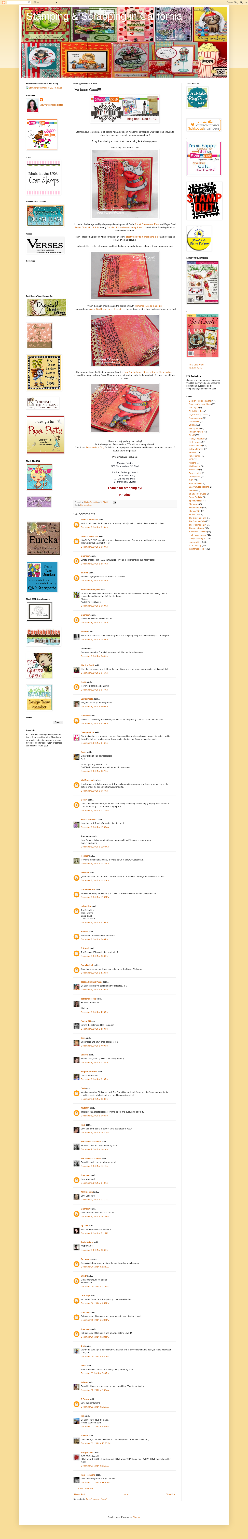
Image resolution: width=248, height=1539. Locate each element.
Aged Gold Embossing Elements (106, 309)
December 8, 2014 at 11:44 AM (95, 864)
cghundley (86, 906)
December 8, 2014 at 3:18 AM (94, 527)
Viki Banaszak (88, 780)
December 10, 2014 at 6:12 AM (95, 1286)
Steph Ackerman (89, 1071)
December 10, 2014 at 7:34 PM (95, 1337)
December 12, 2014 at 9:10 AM (95, 1407)
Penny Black (194, 476)
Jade (83, 1088)
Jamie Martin (87, 699)
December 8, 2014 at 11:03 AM (95, 847)
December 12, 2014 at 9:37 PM (95, 1426)
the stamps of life (196, 549)
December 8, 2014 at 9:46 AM (94, 743)
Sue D (84, 1276)
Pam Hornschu (88, 1475)
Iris (82, 1416)
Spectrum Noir (195, 501)
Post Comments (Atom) (96, 1499)
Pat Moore (86, 1259)
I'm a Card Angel (196, 365)
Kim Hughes (194, 456)
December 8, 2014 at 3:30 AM (94, 547)
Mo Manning (194, 466)
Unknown (85, 556)
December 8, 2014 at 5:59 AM (94, 606)
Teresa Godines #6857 (91, 982)
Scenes (192, 490)
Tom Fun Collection (198, 532)
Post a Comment (85, 1488)
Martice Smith (87, 665)
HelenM (84, 931)
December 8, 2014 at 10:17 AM (95, 810)
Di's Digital (194, 408)
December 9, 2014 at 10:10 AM (95, 1200)
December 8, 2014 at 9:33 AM (94, 723)
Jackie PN (86, 1021)
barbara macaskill (89, 520)
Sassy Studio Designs (199, 487)
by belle (84, 1225)
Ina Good (85, 872)
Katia (83, 682)
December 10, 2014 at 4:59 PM (95, 1303)
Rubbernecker (195, 483)
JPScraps (85, 1295)
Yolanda (85, 1382)
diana (83, 1365)
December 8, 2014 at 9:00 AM (94, 706)
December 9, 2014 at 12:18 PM (95, 1216)
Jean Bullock (87, 965)
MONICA (85, 1108)
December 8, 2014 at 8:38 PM (94, 1099)
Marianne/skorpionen (91, 1141)
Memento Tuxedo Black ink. (148, 306)
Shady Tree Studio (197, 494)
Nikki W (84, 1435)
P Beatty (85, 1399)
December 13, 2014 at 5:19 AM (95, 1466)
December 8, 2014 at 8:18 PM (94, 1079)
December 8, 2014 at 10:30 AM (95, 827)
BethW (84, 800)
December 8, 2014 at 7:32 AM (94, 622)
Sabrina (84, 573)
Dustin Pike (194, 421)
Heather (85, 856)
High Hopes (194, 442)
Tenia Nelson (87, 1242)
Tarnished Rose (88, 999)
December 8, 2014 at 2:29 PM (94, 922)
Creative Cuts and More (200, 404)
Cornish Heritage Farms (200, 401)
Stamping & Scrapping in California (104, 16)
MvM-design (87, 1192)
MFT (191, 459)
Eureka (192, 425)
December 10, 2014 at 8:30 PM (95, 1356)
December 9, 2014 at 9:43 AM (94, 1183)
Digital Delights (196, 411)
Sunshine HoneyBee (91, 589)
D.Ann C (85, 948)
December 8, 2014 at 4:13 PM (94, 973)
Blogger (136, 1517)
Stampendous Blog (95, 447)
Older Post (170, 1494)
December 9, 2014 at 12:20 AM (95, 1132)
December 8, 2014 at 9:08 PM (94, 1116)
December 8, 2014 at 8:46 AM (94, 673)
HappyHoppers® (196, 439)
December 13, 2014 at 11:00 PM (95, 1482)
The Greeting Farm (197, 518)
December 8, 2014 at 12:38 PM (95, 897)
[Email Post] (114, 502)
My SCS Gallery (196, 368)
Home (125, 1494)
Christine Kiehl (88, 889)
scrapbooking (195, 545)
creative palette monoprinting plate (143, 237)
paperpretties (195, 542)
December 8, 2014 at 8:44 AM (94, 656)
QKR (191, 480)
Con (83, 1346)
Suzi (83, 1038)
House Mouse (195, 446)
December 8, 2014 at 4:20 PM (94, 990)
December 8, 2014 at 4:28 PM (94, 1012)
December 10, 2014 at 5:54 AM (95, 1267)
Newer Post (79, 1494)
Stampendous (86, 505)
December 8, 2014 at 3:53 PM (94, 956)
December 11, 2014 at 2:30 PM (95, 1373)
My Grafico (194, 470)
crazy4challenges (197, 538)
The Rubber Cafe (197, 521)
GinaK (192, 435)
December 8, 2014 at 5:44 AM (94, 580)
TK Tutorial (194, 514)
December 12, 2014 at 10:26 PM (96, 1443)
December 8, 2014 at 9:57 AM (94, 771)
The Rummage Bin (197, 525)
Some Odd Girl (195, 497)
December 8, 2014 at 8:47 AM (94, 690)
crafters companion (197, 535)
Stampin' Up (194, 511)
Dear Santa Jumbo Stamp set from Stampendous (148, 372)
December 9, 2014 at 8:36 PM (94, 1250)
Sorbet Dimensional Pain (146, 224)
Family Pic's (194, 428)
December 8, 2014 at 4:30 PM (94, 1029)
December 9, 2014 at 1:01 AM (94, 1149)
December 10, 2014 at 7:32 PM (95, 1320)
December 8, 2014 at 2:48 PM (94, 939)
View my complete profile (51, 105)
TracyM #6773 (87, 1452)
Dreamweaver (195, 418)
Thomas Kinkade (196, 528)
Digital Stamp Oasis (198, 414)
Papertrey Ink (195, 473)
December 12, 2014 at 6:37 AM (95, 1390)
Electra (84, 632)
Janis (83, 752)
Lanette (84, 1055)
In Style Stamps (196, 449)
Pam (83, 1125)
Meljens (192, 463)
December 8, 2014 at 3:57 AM (94, 564)
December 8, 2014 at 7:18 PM (94, 1062)
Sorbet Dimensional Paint (87, 227)
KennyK (192, 452)
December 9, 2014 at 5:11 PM (94, 1233)
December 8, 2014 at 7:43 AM (94, 639)
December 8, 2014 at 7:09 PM (94, 1046)
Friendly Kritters (196, 432)
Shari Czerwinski (89, 819)
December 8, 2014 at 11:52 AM (95, 880)
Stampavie (194, 504)
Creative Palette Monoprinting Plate (124, 227)
